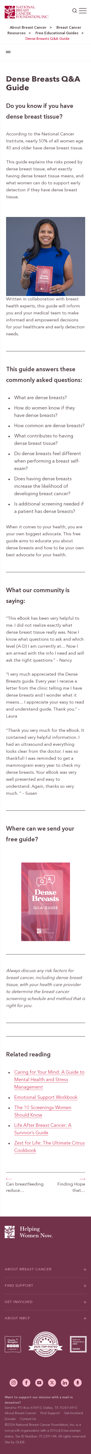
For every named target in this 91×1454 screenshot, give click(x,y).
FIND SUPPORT (19, 1286)
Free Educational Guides (56, 33)
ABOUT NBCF (17, 1318)
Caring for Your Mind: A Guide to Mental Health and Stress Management (49, 1080)
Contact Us (28, 1419)
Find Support (50, 1413)
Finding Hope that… (71, 1187)
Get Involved (73, 1413)
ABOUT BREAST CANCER (28, 1269)
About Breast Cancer (28, 28)
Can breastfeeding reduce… (25, 1187)
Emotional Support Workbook (45, 1097)
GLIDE (20, 1442)
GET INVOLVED (19, 1302)
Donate (10, 1419)
